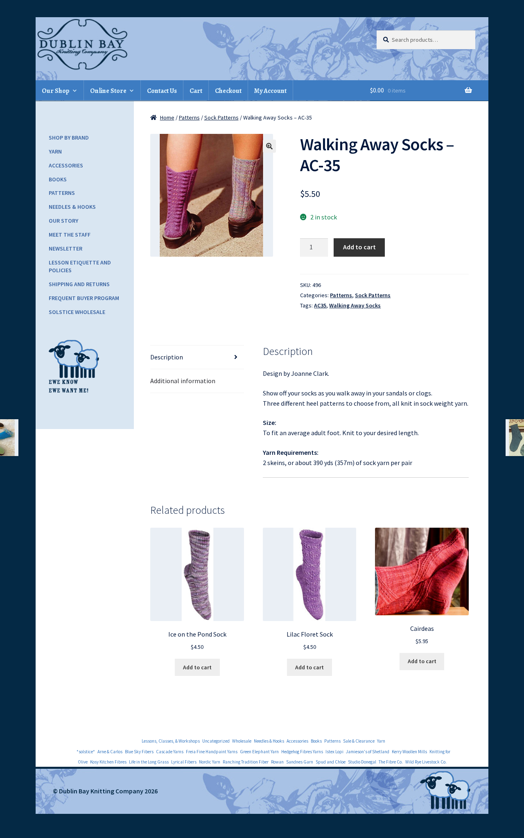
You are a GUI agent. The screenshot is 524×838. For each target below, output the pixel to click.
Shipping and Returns (79, 284)
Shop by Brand (69, 137)
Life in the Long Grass (149, 762)
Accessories (66, 165)
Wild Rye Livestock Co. (426, 762)
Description (166, 357)
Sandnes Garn (299, 762)
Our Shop (56, 90)
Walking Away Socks (355, 305)
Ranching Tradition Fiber (246, 762)
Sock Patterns (221, 117)
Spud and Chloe (331, 762)
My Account (270, 90)
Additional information (182, 381)
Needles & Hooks (72, 206)
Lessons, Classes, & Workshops (171, 741)
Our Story (63, 220)
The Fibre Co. (391, 762)
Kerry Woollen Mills (409, 751)
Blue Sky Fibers (139, 751)
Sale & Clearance (359, 741)
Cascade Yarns (169, 751)
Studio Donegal (362, 762)
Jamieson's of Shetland (367, 751)
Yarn (55, 151)
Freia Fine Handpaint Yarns (211, 751)
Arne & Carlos (109, 751)
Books (58, 179)
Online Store (108, 90)
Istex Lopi (334, 751)
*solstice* (86, 751)
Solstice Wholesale (77, 312)
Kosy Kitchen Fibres (108, 762)
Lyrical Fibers (183, 762)
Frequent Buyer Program (84, 298)
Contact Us (162, 90)
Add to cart (359, 247)
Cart (196, 90)
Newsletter (65, 248)
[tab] (197, 357)
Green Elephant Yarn (259, 751)
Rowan (277, 762)
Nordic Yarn (209, 762)
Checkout (228, 90)
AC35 (320, 305)
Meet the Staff (69, 234)
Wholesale (241, 741)
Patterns (189, 117)
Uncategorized (216, 741)
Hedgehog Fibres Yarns (302, 751)
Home (167, 117)
